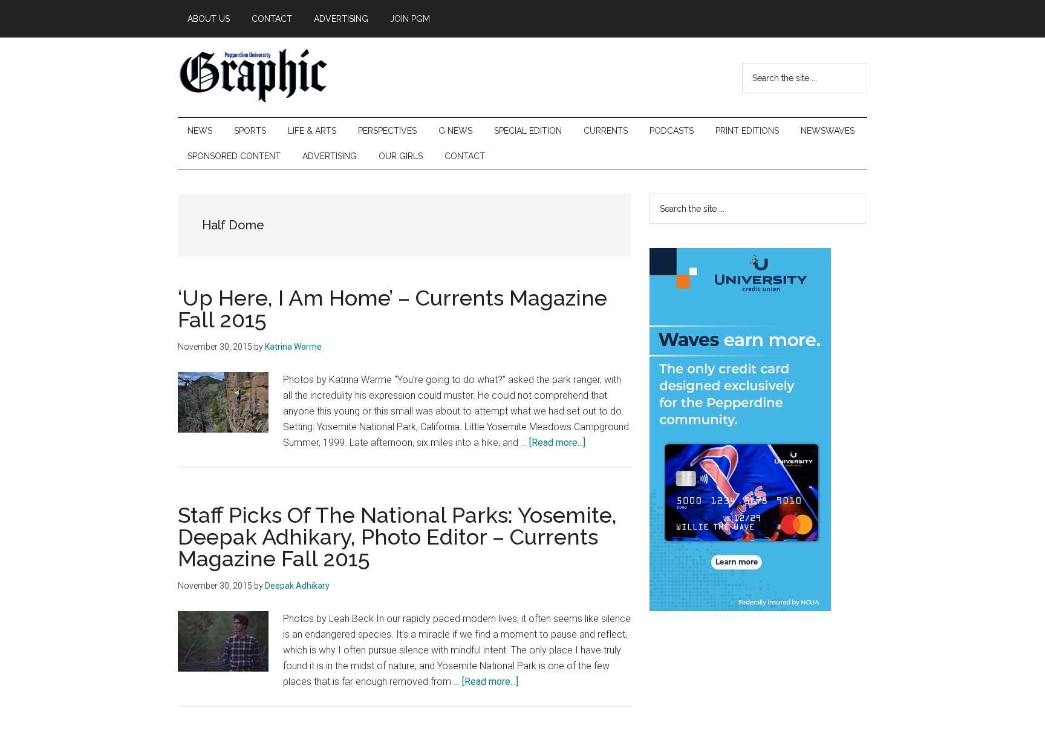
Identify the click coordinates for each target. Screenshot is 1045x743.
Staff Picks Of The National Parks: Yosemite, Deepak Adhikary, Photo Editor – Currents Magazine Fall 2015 (397, 536)
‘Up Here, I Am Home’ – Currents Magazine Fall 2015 (392, 308)
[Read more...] (557, 442)
